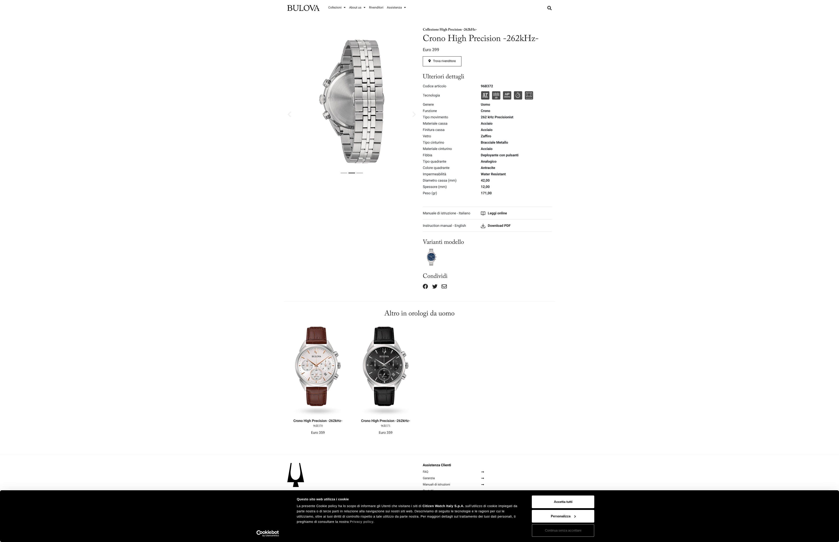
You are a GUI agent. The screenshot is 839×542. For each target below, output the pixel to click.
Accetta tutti (563, 502)
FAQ (425, 471)
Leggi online (497, 213)
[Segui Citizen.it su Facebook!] (425, 287)
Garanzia (429, 478)
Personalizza (560, 516)
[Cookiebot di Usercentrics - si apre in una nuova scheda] (268, 533)
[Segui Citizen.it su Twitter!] (434, 287)
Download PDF (499, 226)
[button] (308, 114)
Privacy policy (361, 522)
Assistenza (394, 7)
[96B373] (431, 257)
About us (355, 7)
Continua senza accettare (563, 530)
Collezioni (334, 7)
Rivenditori (376, 7)
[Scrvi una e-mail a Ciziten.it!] (444, 287)
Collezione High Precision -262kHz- (450, 30)
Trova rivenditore (444, 61)
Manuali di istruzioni (436, 484)
